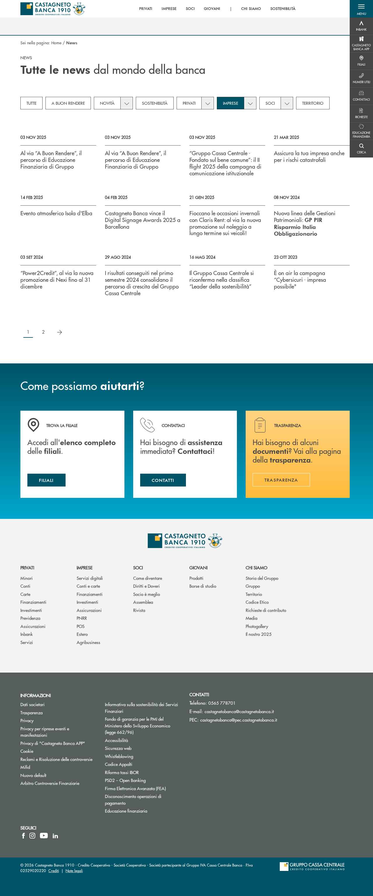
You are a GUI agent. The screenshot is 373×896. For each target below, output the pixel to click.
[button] (361, 9)
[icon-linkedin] (55, 836)
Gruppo (253, 586)
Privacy (27, 720)
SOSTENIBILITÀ (282, 9)
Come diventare (147, 578)
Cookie (26, 751)
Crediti (53, 870)
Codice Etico (257, 602)
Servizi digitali (90, 578)
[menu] (217, 9)
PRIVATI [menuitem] (145, 9)
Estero (82, 634)
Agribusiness (88, 642)
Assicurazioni (32, 626)
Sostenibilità (155, 103)
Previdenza (30, 618)
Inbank (26, 634)
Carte (25, 594)
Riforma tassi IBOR (143, 772)
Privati (189, 103)
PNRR (82, 618)
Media (251, 618)
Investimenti (31, 610)
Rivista (139, 610)
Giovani (198, 567)
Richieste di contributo (266, 610)
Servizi (26, 642)
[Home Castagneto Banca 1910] (52, 9)
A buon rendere (68, 103)
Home (56, 43)
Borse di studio (202, 586)
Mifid (25, 767)
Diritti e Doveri (146, 586)
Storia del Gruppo (262, 578)
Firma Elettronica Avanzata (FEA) (135, 788)
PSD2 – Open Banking (143, 780)
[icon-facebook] (23, 836)
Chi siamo (256, 567)
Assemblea (143, 602)
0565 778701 (222, 703)
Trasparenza (31, 712)
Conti (25, 586)
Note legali (74, 870)
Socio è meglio (146, 594)
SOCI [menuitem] (190, 9)
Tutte (31, 103)
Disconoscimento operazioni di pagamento (133, 799)
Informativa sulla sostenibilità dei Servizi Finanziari (141, 707)
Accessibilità (116, 740)
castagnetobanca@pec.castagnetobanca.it (238, 720)
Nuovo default (33, 775)
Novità (107, 103)
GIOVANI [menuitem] (212, 9)
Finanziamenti (33, 602)
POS (81, 626)
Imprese (230, 103)
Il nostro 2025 (259, 634)
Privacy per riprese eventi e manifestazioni (44, 731)
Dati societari (32, 704)
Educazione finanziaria (126, 811)
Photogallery (257, 626)
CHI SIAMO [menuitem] (251, 9)
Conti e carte (88, 586)
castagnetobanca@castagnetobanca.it (239, 711)
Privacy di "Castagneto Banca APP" (52, 743)
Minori (26, 578)
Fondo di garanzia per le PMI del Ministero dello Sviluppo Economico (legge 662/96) (141, 725)
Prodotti (196, 578)
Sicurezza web (118, 748)
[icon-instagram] (32, 836)
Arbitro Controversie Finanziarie (58, 783)
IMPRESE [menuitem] (169, 9)
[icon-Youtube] (44, 836)
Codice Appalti (118, 764)
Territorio (312, 103)
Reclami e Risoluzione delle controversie (56, 759)
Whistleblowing (119, 756)
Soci (270, 103)
